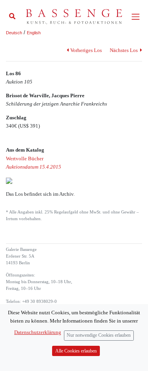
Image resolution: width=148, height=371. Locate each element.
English (34, 32)
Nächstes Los (124, 50)
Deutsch (14, 32)
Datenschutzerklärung (37, 332)
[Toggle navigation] (135, 16)
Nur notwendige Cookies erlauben (99, 335)
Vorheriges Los (85, 50)
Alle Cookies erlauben (76, 351)
